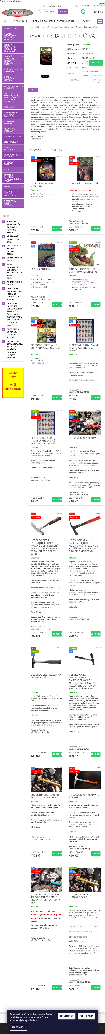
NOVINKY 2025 (19, 21)
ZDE (47, 928)
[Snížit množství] (87, 64)
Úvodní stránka (5, 21)
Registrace (97, 6)
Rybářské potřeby (9, 123)
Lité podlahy (11, 142)
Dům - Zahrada (8, 148)
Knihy (7, 186)
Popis (33, 90)
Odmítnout (66, 1016)
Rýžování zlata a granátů (13, 70)
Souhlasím (86, 1016)
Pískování (9, 107)
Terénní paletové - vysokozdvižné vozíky (12, 178)
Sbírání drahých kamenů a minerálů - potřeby (10, 60)
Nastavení (18, 1027)
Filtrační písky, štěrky (12, 156)
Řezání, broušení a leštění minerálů (54, 21)
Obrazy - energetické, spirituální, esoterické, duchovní (11, 97)
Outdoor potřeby (9, 163)
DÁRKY (86, 21)
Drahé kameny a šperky (9, 79)
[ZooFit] (17, 13)
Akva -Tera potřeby (9, 130)
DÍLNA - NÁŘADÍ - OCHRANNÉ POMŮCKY (12, 114)
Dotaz (77, 80)
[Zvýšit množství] (87, 61)
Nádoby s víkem (12, 136)
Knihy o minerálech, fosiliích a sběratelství (11, 48)
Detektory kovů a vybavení (10, 203)
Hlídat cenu (99, 81)
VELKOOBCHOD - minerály (11, 87)
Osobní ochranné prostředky (11, 194)
